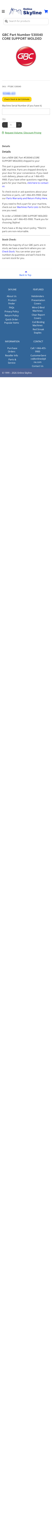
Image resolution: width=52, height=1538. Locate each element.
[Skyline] (25, 11)
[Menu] (3, 11)
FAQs (11, 307)
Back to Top (25, 275)
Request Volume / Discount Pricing (23, 132)
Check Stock (8, 251)
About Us (12, 296)
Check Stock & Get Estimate (16, 99)
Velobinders (37, 296)
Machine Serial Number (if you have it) (22, 105)
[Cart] (46, 11)
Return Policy (12, 315)
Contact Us (37, 366)
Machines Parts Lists (27, 207)
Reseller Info (11, 355)
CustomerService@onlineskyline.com (38, 359)
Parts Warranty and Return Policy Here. (27, 198)
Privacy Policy (12, 311)
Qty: (4, 119)
